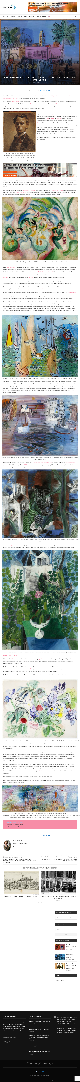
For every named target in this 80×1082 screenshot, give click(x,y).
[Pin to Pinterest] (46, 90)
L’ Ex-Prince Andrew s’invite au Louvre (71, 946)
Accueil (21, 72)
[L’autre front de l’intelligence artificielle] (60, 957)
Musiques (31, 16)
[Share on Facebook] (43, 90)
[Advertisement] (66, 995)
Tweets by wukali (59, 980)
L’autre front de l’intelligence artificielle (70, 956)
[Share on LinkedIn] (48, 90)
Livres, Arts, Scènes (22, 16)
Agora (13, 16)
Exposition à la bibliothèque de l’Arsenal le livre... (22, 896)
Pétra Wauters (37, 82)
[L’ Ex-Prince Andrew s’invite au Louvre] (60, 947)
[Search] (76, 17)
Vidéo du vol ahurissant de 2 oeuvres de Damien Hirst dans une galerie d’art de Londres (39, 1037)
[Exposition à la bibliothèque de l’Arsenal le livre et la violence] (21, 883)
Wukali (44, 16)
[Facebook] (5, 1043)
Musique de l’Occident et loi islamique (39, 1029)
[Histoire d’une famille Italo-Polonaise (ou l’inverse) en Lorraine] (58, 883)
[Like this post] (41, 90)
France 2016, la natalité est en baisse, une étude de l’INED (39, 1052)
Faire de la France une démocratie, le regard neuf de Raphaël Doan (71, 966)
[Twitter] (9, 1043)
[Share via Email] (49, 90)
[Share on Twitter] (44, 90)
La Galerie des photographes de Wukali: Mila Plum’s (39, 1022)
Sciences (39, 16)
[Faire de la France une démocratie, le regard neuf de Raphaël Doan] (60, 966)
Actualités (6, 16)
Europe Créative (33, 1045)
